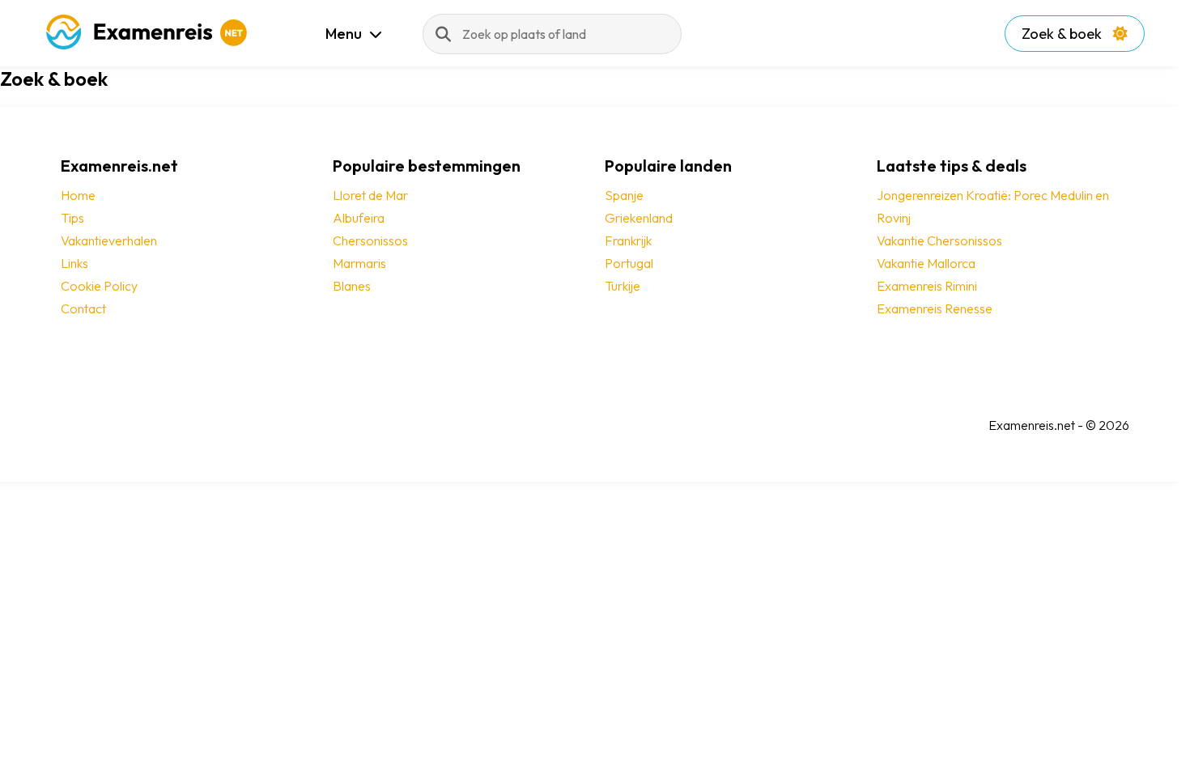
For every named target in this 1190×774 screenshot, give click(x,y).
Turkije (622, 286)
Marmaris (359, 263)
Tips (72, 218)
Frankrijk (628, 240)
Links (74, 263)
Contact (83, 308)
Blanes (352, 286)
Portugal (629, 263)
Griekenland (639, 218)
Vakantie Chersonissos (939, 240)
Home (78, 195)
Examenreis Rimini (927, 286)
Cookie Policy (99, 286)
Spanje (624, 195)
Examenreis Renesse (934, 308)
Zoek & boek (1063, 33)
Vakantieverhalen (109, 240)
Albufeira (359, 218)
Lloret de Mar (370, 195)
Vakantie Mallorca (926, 263)
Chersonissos (370, 240)
